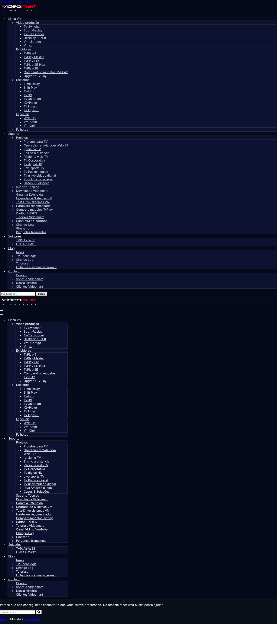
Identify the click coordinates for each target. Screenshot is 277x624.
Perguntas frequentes (31, 232)
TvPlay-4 (30, 53)
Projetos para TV (36, 141)
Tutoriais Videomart (30, 217)
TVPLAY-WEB (25, 240)
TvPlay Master (34, 57)
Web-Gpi (30, 118)
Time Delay (32, 84)
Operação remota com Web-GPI (46, 145)
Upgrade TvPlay (35, 76)
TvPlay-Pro (31, 61)
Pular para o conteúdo (16, 2)
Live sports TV (34, 168)
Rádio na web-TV (36, 156)
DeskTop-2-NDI (35, 38)
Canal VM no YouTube (31, 221)
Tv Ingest (30, 106)
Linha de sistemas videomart (36, 267)
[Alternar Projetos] (66, 442)
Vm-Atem (30, 122)
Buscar (41, 293)
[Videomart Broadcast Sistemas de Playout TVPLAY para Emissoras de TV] (19, 12)
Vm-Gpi (29, 125)
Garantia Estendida (29, 194)
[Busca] (39, 612)
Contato (21, 275)
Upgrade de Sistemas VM (34, 198)
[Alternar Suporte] (66, 438)
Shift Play (30, 87)
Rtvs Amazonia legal (38, 179)
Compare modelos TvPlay (34, 209)
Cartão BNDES (26, 213)
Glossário (22, 228)
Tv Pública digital (36, 172)
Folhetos (22, 129)
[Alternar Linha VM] (66, 320)
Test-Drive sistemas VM (33, 202)
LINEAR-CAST (26, 244)
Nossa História (26, 283)
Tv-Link (29, 91)
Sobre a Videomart (29, 279)
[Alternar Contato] (66, 579)
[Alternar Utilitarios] (66, 384)
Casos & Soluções (36, 183)
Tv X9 (28, 95)
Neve (3, 619)
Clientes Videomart (29, 286)
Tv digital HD (33, 164)
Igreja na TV (32, 149)
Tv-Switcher (32, 26)
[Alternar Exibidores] (66, 350)
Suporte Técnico (27, 187)
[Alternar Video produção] (66, 323)
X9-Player (31, 102)
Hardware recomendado (33, 206)
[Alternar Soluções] (66, 544)
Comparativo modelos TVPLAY (46, 72)
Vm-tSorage (32, 41)
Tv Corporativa (34, 160)
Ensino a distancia (36, 153)
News (20, 252)
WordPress (32, 619)
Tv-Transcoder (34, 34)
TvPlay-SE (31, 68)
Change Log (24, 259)
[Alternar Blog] (66, 556)
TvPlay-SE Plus (34, 64)
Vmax (28, 45)
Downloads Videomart (32, 191)
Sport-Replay (33, 30)
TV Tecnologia (26, 256)
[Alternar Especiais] (66, 419)
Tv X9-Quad (32, 99)
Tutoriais (22, 263)
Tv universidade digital (40, 175)
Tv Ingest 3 (31, 110)
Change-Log (25, 224)
